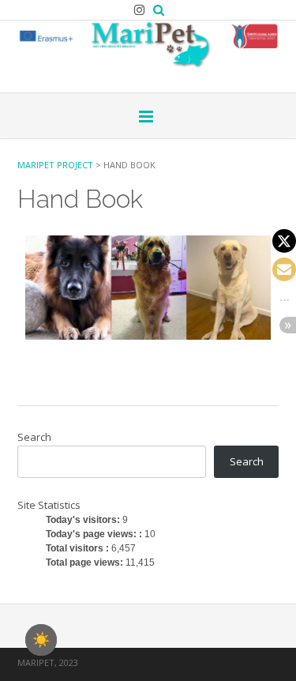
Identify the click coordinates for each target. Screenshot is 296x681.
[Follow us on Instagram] (139, 10)
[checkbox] (41, 640)
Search (34, 437)
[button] (284, 241)
